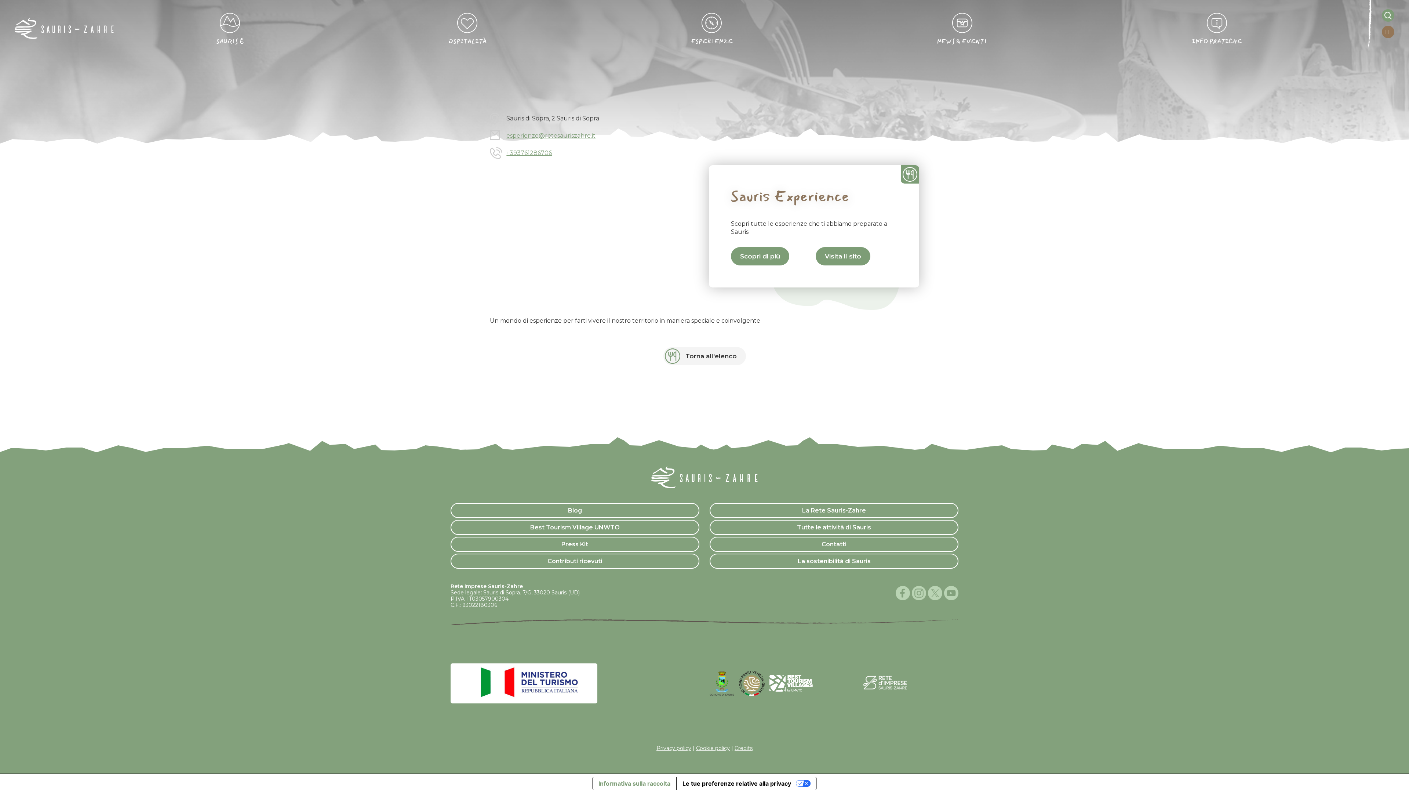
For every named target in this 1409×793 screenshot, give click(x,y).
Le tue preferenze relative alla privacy (736, 783)
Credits (744, 748)
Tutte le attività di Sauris (834, 527)
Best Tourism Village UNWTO (575, 527)
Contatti (834, 544)
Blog (575, 510)
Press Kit (574, 544)
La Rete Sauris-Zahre (834, 510)
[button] (760, 256)
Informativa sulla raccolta (634, 783)
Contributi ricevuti (574, 561)
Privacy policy (673, 748)
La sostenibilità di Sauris (834, 561)
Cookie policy (713, 748)
